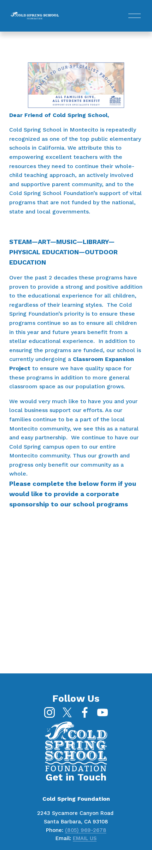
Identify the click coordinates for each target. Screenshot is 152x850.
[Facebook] (84, 712)
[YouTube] (102, 712)
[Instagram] (49, 712)
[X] (67, 712)
